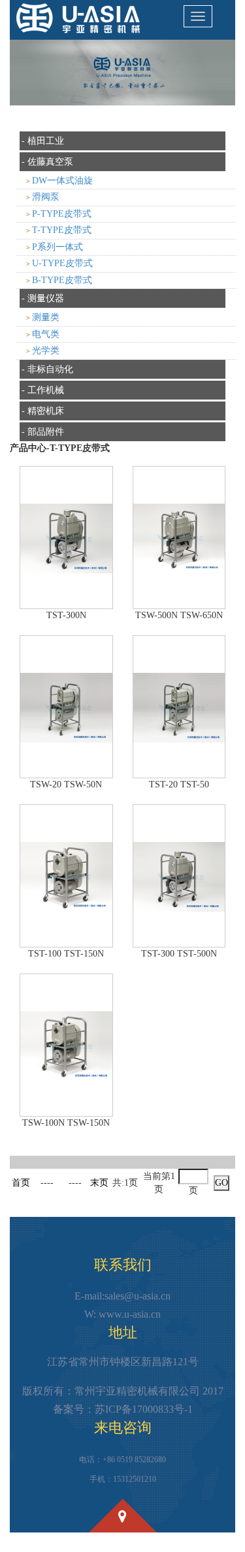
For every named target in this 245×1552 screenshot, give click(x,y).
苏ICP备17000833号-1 (144, 1409)
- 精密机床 (43, 411)
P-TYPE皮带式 (61, 214)
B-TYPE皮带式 (62, 280)
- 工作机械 (43, 390)
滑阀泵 (45, 197)
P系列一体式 (57, 247)
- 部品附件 (43, 432)
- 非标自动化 (47, 369)
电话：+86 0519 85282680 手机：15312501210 (122, 1469)
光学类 (45, 350)
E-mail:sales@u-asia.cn (122, 1295)
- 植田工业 (43, 141)
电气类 (45, 334)
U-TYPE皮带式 (62, 263)
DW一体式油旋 (62, 180)
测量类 (45, 317)
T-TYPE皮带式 (61, 230)
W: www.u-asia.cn (122, 1314)
